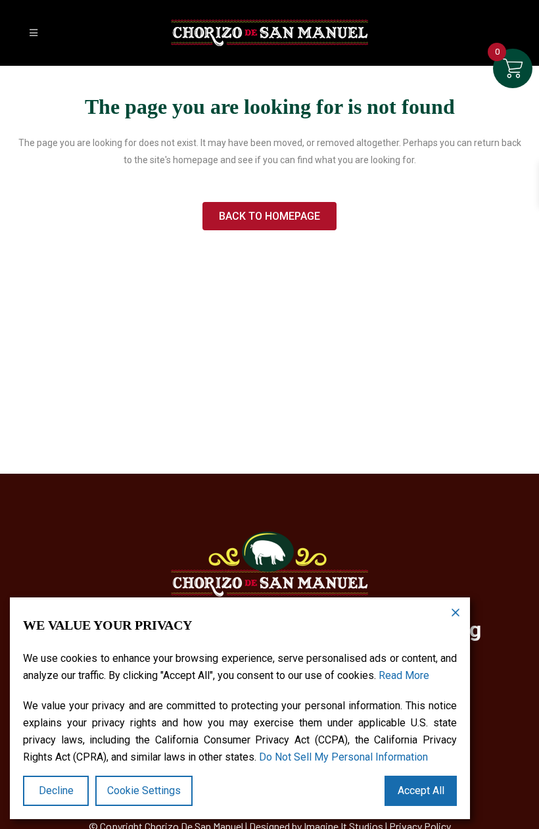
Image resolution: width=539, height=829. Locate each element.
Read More (404, 675)
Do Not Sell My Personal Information (343, 757)
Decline (56, 790)
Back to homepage (269, 216)
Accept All (421, 790)
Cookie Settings (144, 790)
